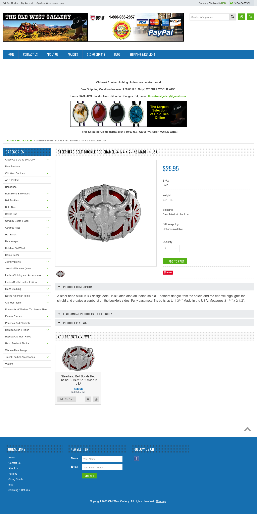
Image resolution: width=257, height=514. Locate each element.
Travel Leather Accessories (20, 357)
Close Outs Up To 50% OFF (20, 159)
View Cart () (242, 3)
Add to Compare (96, 399)
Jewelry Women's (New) (18, 268)
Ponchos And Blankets (17, 323)
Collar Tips (11, 214)
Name (74, 458)
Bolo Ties (10, 207)
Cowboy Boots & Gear (17, 220)
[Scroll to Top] (248, 430)
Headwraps (11, 241)
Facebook (136, 458)
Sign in (40, 3)
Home (10, 140)
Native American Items (17, 295)
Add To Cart (67, 399)
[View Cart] (250, 16)
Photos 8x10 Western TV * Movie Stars (26, 309)
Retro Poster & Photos (17, 343)
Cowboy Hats (12, 227)
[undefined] (104, 242)
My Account (27, 3)
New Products (12, 166)
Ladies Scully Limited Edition (21, 282)
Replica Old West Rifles (18, 336)
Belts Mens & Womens (17, 193)
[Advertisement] (76, 68)
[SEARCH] (232, 17)
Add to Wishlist (88, 399)
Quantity (167, 242)
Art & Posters (12, 180)
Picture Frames (13, 316)
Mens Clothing (13, 288)
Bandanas (10, 186)
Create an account (55, 3)
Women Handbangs (16, 350)
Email (74, 466)
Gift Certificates (10, 3)
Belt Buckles (25, 140)
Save (169, 272)
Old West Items (13, 302)
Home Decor (12, 254)
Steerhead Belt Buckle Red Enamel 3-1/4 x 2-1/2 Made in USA (78, 379)
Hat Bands (11, 234)
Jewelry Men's (13, 261)
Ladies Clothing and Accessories (23, 275)
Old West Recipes (15, 173)
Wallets (9, 363)
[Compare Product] (241, 16)
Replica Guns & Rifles (17, 329)
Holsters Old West (15, 248)
